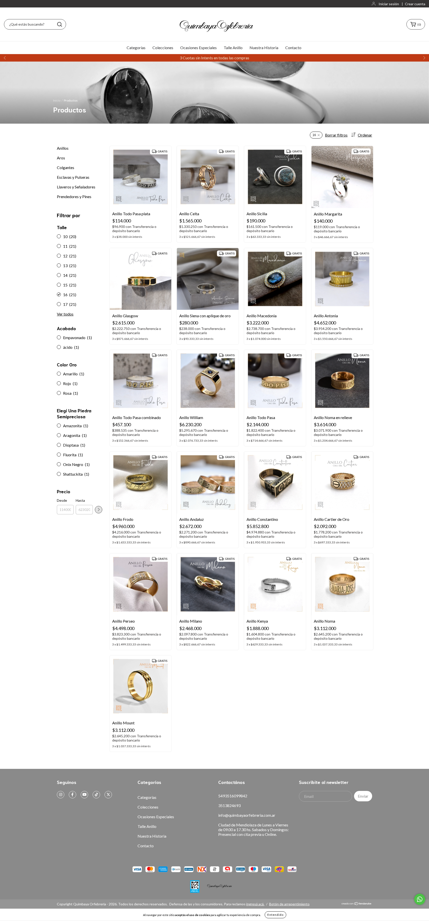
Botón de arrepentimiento (289, 904)
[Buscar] (60, 24)
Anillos (63, 148)
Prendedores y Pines (74, 196)
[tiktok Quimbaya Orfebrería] (96, 794)
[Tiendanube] (356, 904)
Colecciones (162, 47)
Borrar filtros (336, 135)
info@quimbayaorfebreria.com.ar (246, 815)
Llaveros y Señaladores (76, 186)
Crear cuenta (415, 4)
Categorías (136, 47)
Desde (62, 500)
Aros (61, 157)
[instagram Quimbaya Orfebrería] (60, 794)
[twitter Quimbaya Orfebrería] (108, 794)
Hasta (80, 500)
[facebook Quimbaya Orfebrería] (72, 794)
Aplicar (98, 509)
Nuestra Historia (264, 47)
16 (314, 135)
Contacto (293, 47)
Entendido (275, 915)
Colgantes (65, 167)
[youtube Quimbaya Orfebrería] (84, 794)
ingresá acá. (255, 904)
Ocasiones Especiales (198, 47)
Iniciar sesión (389, 4)
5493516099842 (232, 795)
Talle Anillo (233, 47)
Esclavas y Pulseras (73, 177)
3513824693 (229, 805)
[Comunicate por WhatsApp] (419, 899)
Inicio (56, 100)
